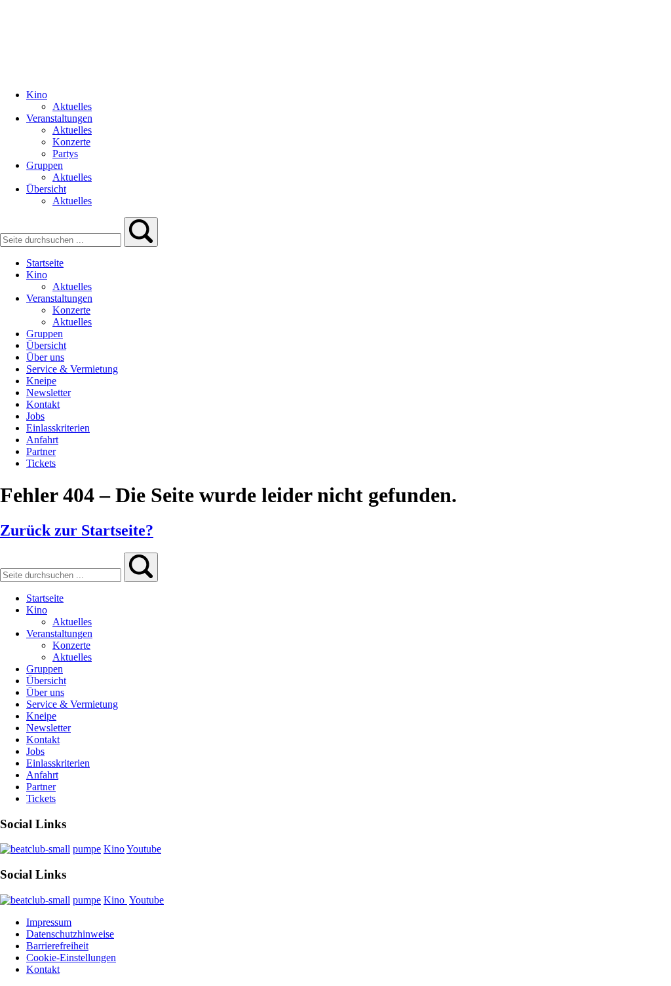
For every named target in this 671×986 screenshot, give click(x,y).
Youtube (143, 848)
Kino (114, 848)
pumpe (87, 848)
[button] (141, 232)
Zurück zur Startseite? (76, 530)
